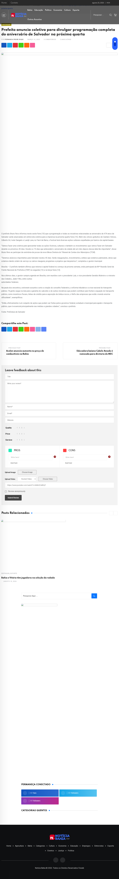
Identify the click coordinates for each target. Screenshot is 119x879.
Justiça (61, 851)
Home (4, 3)
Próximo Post (105, 348)
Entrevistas (99, 846)
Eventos (50, 851)
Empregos (86, 846)
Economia (57, 10)
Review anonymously (16, 491)
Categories (40, 846)
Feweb (81, 868)
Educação (38, 10)
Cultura (67, 10)
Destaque (5, 573)
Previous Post (14, 348)
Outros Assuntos (34, 19)
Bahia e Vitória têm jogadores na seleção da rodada (28, 578)
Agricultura (19, 846)
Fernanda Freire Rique (14, 39)
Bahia (29, 10)
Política (48, 10)
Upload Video (10, 479)
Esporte (76, 10)
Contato (14, 3)
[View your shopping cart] (115, 15)
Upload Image (10, 472)
